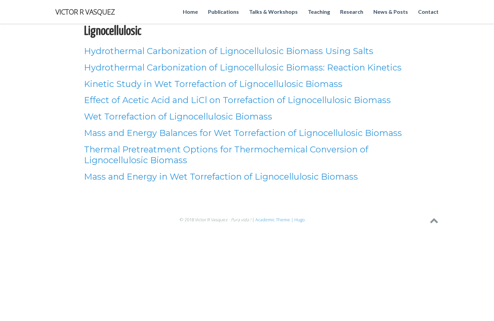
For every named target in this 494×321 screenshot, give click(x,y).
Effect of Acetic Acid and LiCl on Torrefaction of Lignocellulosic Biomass (237, 100)
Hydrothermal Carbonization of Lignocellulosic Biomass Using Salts (228, 51)
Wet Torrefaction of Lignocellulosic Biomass (178, 116)
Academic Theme (272, 220)
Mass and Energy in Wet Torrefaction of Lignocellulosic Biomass (221, 176)
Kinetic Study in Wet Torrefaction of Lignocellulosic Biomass (213, 84)
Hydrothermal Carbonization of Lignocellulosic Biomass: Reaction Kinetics (243, 67)
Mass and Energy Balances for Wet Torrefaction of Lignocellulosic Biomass (243, 133)
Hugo (299, 220)
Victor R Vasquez (85, 11)
